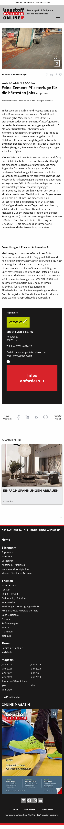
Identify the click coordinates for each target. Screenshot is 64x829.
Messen (30, 3)
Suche (19, 3)
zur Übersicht (7, 417)
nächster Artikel (58, 417)
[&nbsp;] (32, 48)
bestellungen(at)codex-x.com (30, 352)
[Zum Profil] (8, 361)
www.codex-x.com (22, 355)
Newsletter (44, 3)
